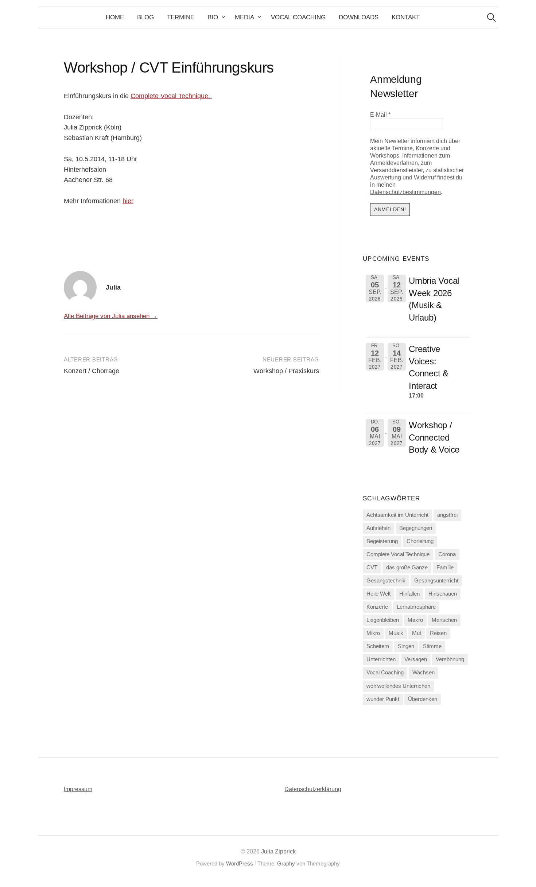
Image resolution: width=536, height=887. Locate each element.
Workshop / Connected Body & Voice (434, 437)
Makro (415, 620)
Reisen (438, 633)
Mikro (373, 633)
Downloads (358, 17)
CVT (371, 567)
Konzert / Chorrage (91, 371)
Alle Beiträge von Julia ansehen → (111, 316)
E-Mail (380, 115)
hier (128, 201)
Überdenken (422, 699)
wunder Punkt (382, 699)
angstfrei (447, 515)
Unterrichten (381, 659)
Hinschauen (442, 594)
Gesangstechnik (385, 581)
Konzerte (377, 607)
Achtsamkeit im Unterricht (397, 515)
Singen (406, 646)
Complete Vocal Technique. (171, 96)
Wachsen (423, 672)
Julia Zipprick (278, 851)
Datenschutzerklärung (312, 789)
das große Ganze (407, 567)
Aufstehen (378, 528)
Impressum (78, 789)
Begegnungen (415, 528)
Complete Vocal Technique (398, 554)
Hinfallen (409, 594)
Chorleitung (420, 541)
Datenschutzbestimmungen (405, 192)
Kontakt (406, 17)
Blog (145, 17)
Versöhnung (450, 659)
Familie (445, 567)
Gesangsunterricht (436, 581)
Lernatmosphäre (416, 607)
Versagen (415, 659)
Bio (212, 17)
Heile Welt (378, 594)
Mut (416, 633)
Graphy (286, 864)
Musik (396, 633)
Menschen (444, 620)
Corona (447, 554)
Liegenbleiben (382, 620)
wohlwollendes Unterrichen (398, 686)
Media (244, 17)
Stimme (432, 646)
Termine (180, 17)
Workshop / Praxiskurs (286, 371)
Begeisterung (382, 541)
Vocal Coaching (298, 17)
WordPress (239, 864)
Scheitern (377, 646)
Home (115, 17)
